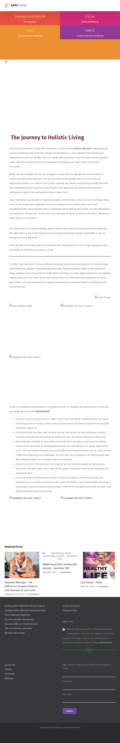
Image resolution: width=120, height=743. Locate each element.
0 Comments (33, 594)
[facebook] (60, 734)
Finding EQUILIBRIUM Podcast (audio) (25, 610)
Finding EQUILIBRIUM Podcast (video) (25, 605)
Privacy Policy (69, 610)
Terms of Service (71, 605)
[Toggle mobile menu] (114, 4)
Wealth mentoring (15, 632)
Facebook (10, 664)
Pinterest (10, 673)
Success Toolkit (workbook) (19, 619)
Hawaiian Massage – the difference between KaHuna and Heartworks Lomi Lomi (21, 586)
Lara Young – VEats (91, 582)
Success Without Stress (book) (21, 624)
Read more (106, 642)
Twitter (8, 669)
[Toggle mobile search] (108, 4)
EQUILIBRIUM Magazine (17, 615)
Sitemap (9, 678)
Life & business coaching (18, 628)
